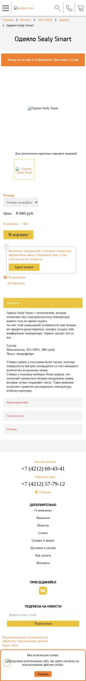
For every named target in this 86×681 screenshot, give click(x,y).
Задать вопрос (24, 267)
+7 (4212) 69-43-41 (43, 469)
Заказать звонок (45, 461)
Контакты (43, 563)
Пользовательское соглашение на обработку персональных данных (25, 638)
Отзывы (12, 429)
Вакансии (43, 518)
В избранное (16, 283)
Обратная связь (45, 477)
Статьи (43, 533)
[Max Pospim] (7, 662)
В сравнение (17, 277)
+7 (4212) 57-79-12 (43, 484)
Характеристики (17, 402)
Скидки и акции (43, 540)
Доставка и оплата (43, 548)
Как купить (43, 555)
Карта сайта (10, 645)
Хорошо (43, 674)
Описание (13, 303)
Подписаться (43, 623)
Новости (43, 525)
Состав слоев (15, 415)
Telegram (44, 492)
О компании (43, 510)
